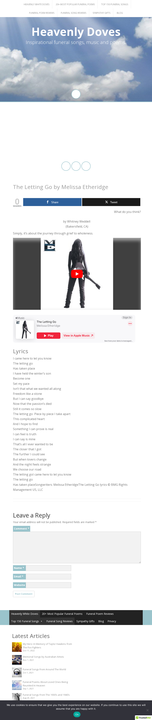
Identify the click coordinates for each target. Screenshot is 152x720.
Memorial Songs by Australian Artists (43, 656)
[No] (147, 710)
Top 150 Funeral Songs (114, 4)
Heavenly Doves (76, 31)
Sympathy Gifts (101, 12)
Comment (21, 528)
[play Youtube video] (77, 274)
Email (18, 576)
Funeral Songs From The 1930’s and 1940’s (46, 694)
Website (19, 585)
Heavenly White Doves (36, 4)
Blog (120, 12)
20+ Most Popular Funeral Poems (75, 4)
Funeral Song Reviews (73, 12)
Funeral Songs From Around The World (44, 669)
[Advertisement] (76, 132)
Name (19, 568)
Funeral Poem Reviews (41, 12)
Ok (77, 714)
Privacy (112, 621)
